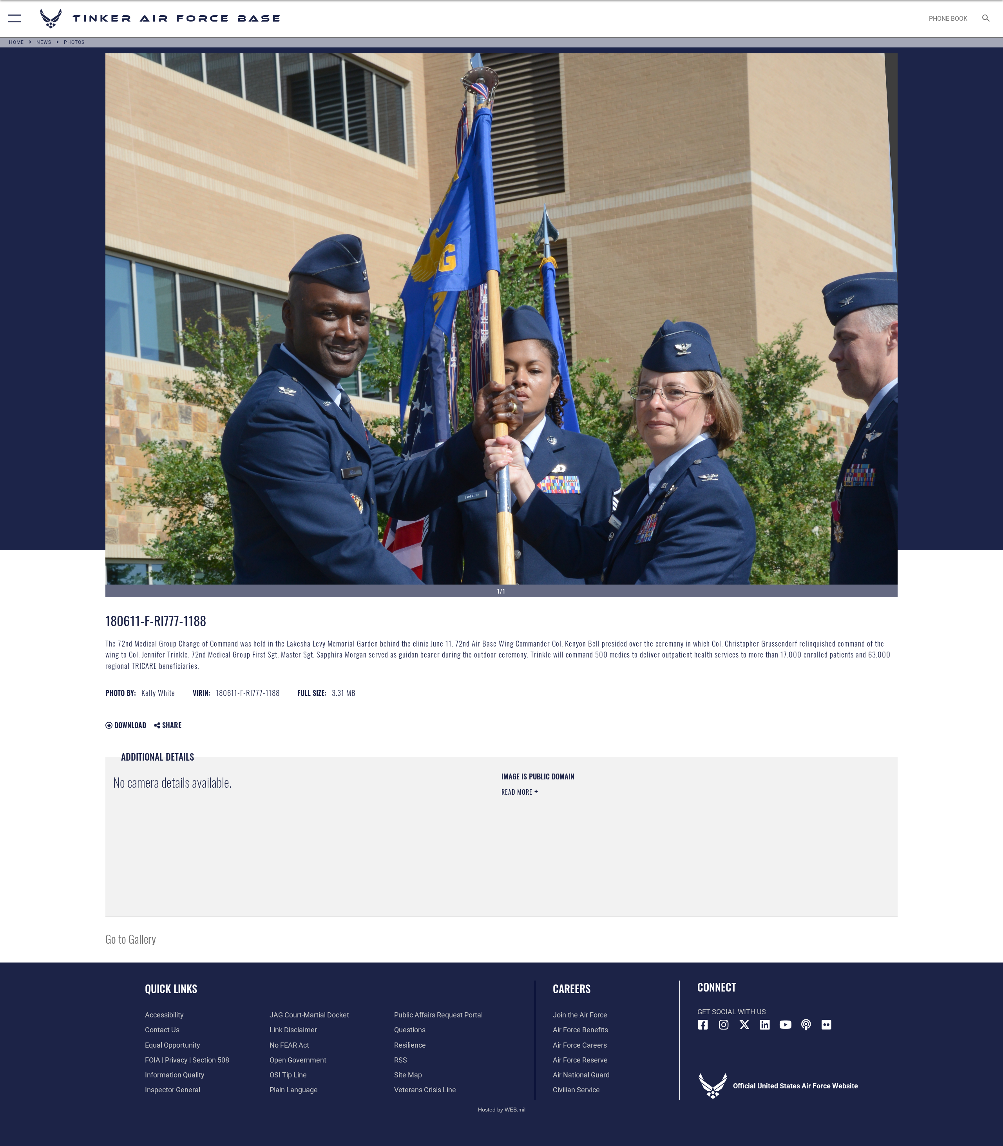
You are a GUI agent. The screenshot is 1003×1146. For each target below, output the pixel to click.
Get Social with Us (731, 1012)
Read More (518, 792)
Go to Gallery (130, 938)
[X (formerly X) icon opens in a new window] (744, 1025)
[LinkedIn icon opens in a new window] (765, 1025)
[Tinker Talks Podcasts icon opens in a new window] (806, 1025)
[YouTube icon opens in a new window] (785, 1025)
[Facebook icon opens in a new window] (703, 1025)
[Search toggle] (986, 19)
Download (129, 725)
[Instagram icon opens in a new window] (724, 1025)
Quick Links (171, 988)
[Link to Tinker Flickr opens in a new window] (827, 1025)
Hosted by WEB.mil (501, 1109)
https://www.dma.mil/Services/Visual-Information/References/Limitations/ (593, 830)
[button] (12, 18)
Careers (571, 988)
